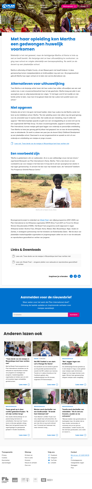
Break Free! (44, 220)
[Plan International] (8, 6)
